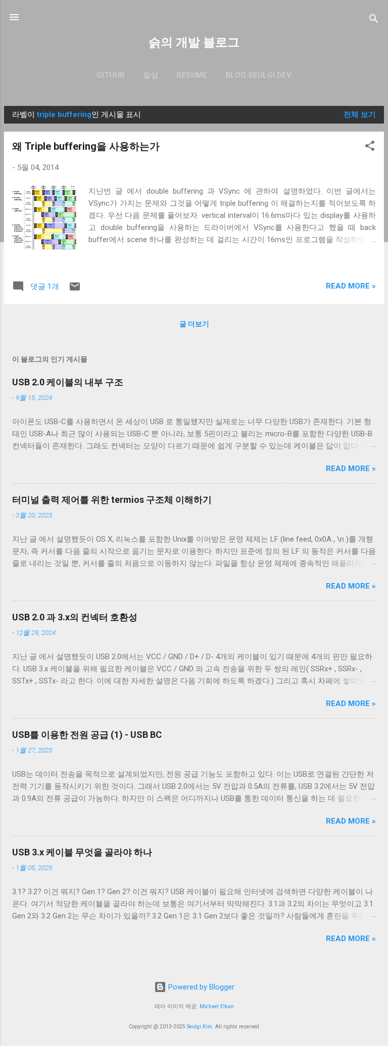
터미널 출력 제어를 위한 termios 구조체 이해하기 (112, 499)
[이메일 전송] (75, 290)
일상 (150, 75)
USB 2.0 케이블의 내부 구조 (67, 382)
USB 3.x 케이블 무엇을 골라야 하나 (82, 852)
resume (191, 75)
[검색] (374, 20)
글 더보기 (194, 324)
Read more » (351, 285)
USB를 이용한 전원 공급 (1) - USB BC (87, 734)
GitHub (110, 75)
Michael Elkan (217, 1006)
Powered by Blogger (200, 987)
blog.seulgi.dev (258, 75)
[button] (370, 147)
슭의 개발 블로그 (194, 42)
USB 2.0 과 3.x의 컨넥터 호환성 (74, 617)
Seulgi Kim (199, 1026)
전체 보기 (360, 114)
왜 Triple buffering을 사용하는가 (86, 146)
